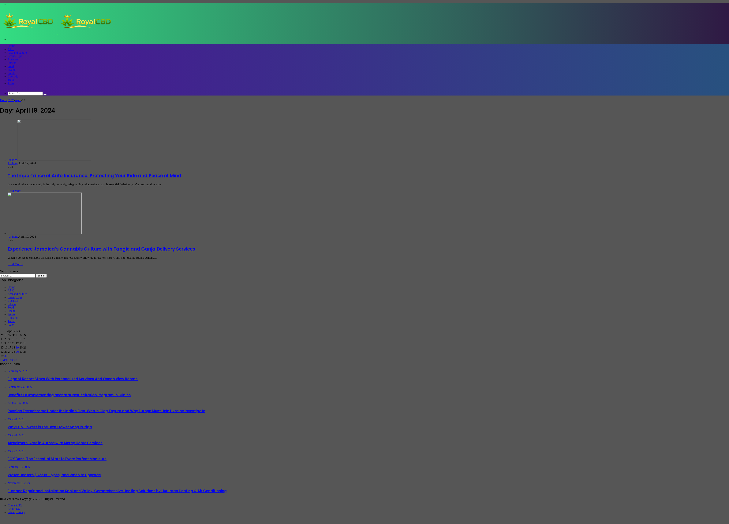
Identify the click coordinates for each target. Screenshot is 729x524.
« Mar (3, 359)
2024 (11, 100)
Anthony (13, 163)
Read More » (15, 190)
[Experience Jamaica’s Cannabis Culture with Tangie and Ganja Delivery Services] (45, 233)
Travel (11, 79)
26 (17, 351)
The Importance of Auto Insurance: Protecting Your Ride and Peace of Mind (94, 175)
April (18, 100)
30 (5, 355)
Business (13, 59)
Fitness (12, 62)
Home (11, 45)
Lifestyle (13, 76)
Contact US (15, 505)
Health (12, 69)
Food (11, 66)
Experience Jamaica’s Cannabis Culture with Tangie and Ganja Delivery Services (101, 249)
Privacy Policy (16, 512)
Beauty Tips (15, 56)
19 (17, 347)
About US (14, 508)
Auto (11, 83)
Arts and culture (17, 52)
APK (11, 49)
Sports (11, 73)
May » (13, 359)
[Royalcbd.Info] (57, 32)
